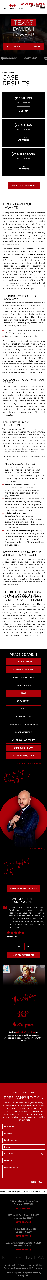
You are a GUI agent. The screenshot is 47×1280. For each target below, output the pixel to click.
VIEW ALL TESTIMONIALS (23, 955)
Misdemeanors (23, 732)
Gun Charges (23, 716)
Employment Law (23, 748)
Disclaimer (10, 1273)
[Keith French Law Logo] (13, 11)
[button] (19, 946)
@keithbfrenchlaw (25, 1032)
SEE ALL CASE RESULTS (23, 185)
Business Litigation (23, 756)
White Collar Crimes (23, 740)
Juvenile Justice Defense (23, 724)
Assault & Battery (23, 677)
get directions (23, 1208)
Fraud (23, 709)
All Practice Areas (27, 763)
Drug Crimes (23, 685)
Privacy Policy (34, 1273)
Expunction (23, 701)
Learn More (36, 849)
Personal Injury (23, 662)
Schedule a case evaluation (23, 47)
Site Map (21, 1273)
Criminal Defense (23, 669)
